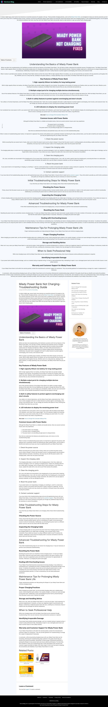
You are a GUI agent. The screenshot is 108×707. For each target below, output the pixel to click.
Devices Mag (9, 2)
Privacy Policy (57, 697)
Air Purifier (76, 1)
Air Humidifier (69, 1)
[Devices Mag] (2, 2)
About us (39, 697)
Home (39, 1)
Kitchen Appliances (47, 1)
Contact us (104, 1)
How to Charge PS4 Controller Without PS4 (57, 114)
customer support (74, 175)
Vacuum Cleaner (85, 1)
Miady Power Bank (75, 17)
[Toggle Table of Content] (13, 60)
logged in (28, 689)
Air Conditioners (59, 1)
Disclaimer (51, 697)
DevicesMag (55, 700)
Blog (99, 1)
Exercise (93, 1)
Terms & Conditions (66, 697)
